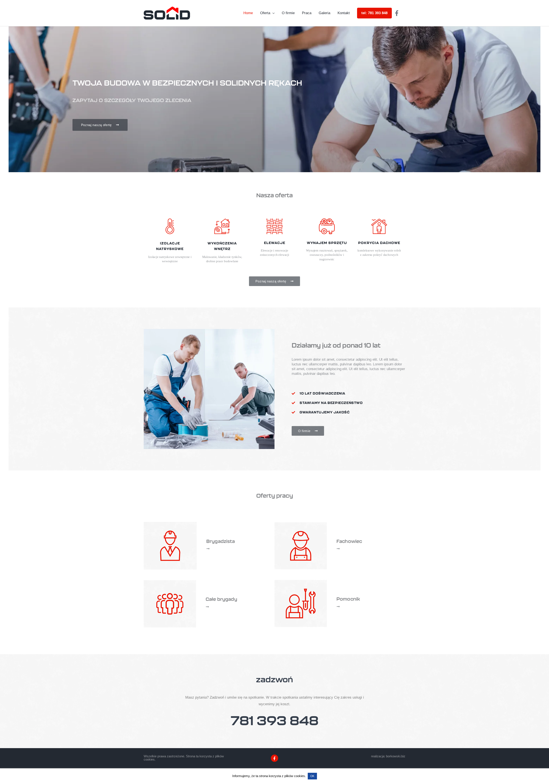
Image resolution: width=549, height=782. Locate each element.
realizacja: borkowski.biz (388, 756)
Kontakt (344, 13)
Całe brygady (221, 599)
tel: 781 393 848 (374, 13)
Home (248, 13)
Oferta (265, 13)
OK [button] (312, 776)
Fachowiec (349, 541)
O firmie (288, 13)
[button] (148, 389)
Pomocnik (348, 598)
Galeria (324, 13)
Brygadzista (220, 541)
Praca (306, 13)
